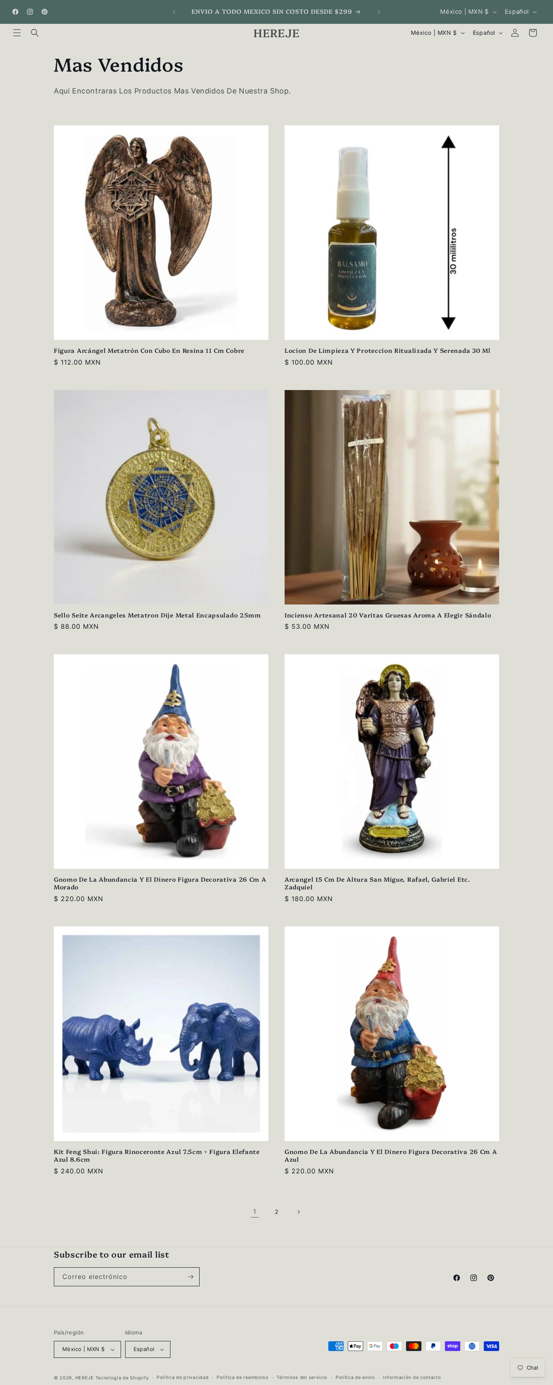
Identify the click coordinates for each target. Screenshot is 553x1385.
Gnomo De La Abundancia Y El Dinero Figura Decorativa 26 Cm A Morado (160, 883)
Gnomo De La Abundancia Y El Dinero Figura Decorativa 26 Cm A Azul (391, 1155)
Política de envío (355, 1377)
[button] (17, 33)
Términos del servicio (302, 1377)
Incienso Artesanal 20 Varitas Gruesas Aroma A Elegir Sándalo (388, 615)
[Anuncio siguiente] (379, 11)
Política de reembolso (243, 1377)
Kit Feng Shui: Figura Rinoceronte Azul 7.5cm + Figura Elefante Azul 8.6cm (157, 1155)
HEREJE (84, 1378)
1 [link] (254, 1211)
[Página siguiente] (298, 1212)
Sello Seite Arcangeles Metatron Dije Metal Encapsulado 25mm (157, 615)
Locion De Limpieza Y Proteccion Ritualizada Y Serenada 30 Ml (387, 350)
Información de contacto (412, 1377)
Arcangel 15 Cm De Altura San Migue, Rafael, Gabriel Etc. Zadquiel (377, 883)
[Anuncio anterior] (174, 11)
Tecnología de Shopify (122, 1378)
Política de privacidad (182, 1377)
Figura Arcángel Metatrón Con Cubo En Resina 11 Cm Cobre (149, 350)
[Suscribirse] (190, 1276)
